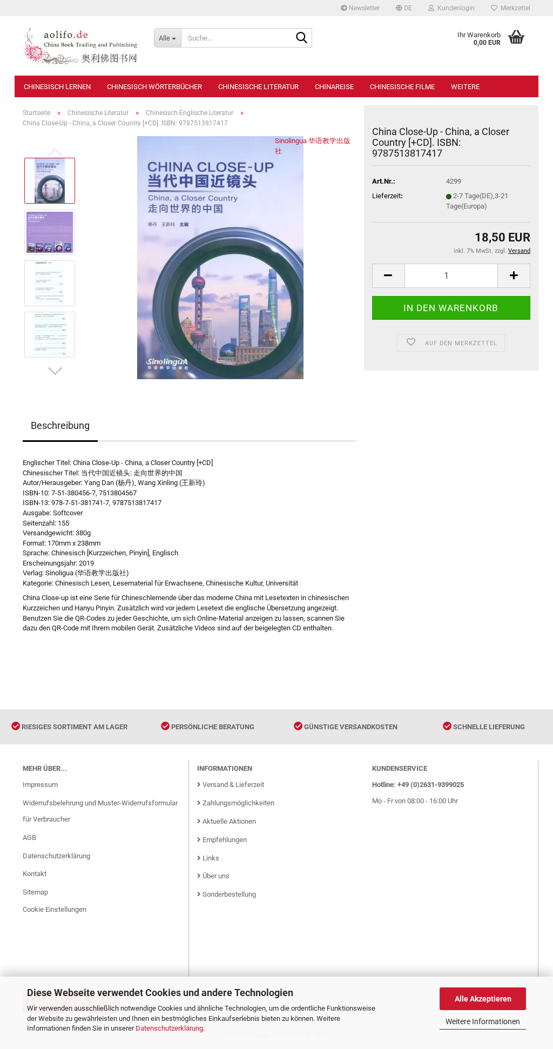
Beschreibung (60, 425)
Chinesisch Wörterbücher (154, 87)
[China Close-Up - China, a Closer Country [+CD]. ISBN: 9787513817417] (220, 257)
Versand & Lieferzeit (232, 785)
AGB (29, 837)
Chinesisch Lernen (57, 87)
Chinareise (334, 87)
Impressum (40, 785)
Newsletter (363, 8)
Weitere (465, 87)
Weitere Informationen (483, 1021)
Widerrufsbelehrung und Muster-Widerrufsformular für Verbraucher (100, 811)
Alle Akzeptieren (483, 998)
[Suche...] (302, 38)
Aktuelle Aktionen (228, 821)
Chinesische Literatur (258, 87)
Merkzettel (513, 8)
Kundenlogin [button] (454, 8)
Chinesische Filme (402, 87)
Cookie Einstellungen (54, 909)
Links (210, 858)
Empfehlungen (224, 840)
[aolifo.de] (80, 46)
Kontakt (34, 874)
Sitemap (35, 892)
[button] (404, 8)
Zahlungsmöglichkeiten (237, 803)
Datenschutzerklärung (169, 1028)
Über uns (215, 876)
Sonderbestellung (228, 894)
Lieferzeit (386, 196)
